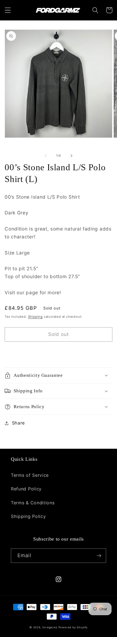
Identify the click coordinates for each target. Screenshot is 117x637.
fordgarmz (49, 627)
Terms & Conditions (32, 502)
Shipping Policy (28, 516)
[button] (8, 10)
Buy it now (58, 352)
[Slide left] (46, 156)
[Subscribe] (99, 555)
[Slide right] (71, 156)
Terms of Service (30, 475)
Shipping (35, 316)
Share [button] (18, 423)
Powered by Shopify (73, 627)
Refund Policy (26, 489)
